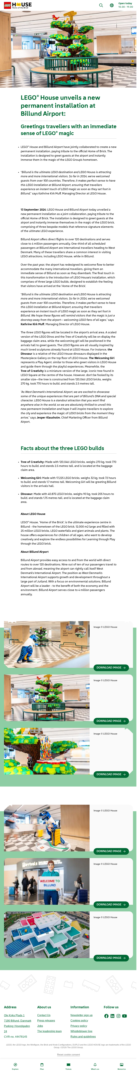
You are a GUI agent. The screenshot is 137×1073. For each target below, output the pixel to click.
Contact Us (43, 1015)
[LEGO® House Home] (18, 5)
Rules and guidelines (83, 1036)
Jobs (40, 1025)
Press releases (46, 1020)
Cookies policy (79, 1020)
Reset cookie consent (68, 1054)
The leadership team (49, 1031)
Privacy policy (79, 1025)
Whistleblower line (81, 1031)
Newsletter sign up (82, 1015)
